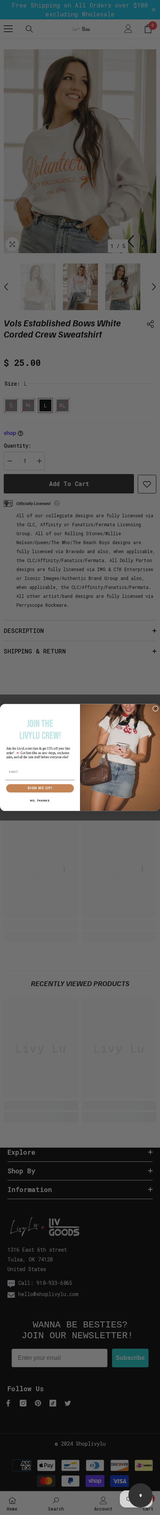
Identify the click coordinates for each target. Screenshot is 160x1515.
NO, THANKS (39, 800)
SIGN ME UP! (40, 788)
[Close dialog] (155, 708)
